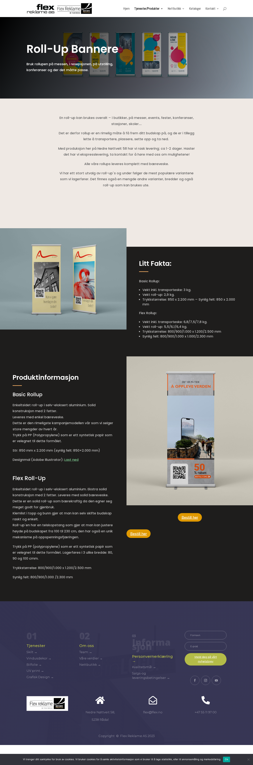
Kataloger (195, 9)
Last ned (71, 459)
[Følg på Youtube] (216, 680)
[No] (248, 759)
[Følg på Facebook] (194, 680)
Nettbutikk (174, 9)
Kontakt (210, 9)
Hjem (126, 9)
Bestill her (190, 517)
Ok (226, 759)
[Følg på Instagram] (205, 680)
